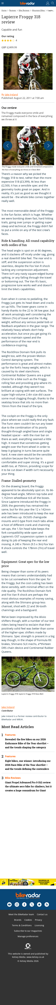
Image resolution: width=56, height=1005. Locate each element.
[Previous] (7, 145)
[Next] (48, 145)
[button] (28, 148)
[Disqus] (28, 838)
